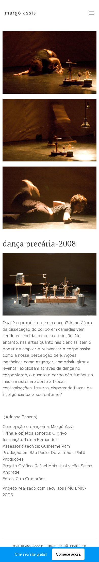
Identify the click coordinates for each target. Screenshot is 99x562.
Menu (91, 13)
